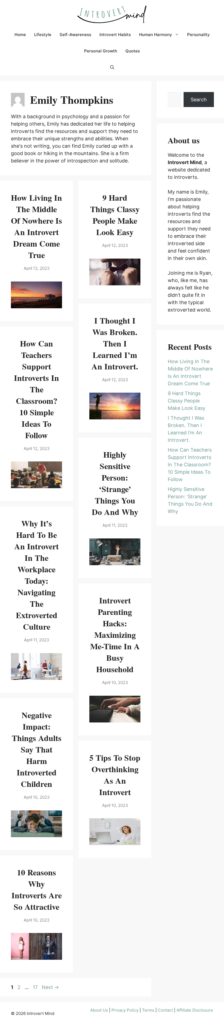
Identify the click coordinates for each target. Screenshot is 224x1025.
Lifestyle (42, 34)
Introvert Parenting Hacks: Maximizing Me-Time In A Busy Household (115, 634)
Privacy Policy (124, 1010)
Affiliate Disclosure (194, 1010)
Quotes (132, 51)
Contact (165, 1010)
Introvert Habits (115, 34)
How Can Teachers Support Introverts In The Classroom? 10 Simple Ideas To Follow (36, 389)
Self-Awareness (75, 34)
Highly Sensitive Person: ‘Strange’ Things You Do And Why (115, 483)
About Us (99, 1010)
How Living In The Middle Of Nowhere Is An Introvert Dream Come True (36, 226)
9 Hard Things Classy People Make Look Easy (115, 214)
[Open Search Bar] (112, 67)
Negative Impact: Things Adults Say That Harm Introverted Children (36, 749)
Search (199, 99)
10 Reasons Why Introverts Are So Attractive (36, 889)
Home (20, 34)
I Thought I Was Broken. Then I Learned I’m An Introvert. (115, 343)
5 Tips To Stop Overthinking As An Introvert (114, 774)
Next (50, 987)
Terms (148, 1010)
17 (36, 987)
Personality (198, 34)
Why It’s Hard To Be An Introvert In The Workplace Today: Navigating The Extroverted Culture (36, 574)
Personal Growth (100, 51)
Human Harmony (155, 34)
